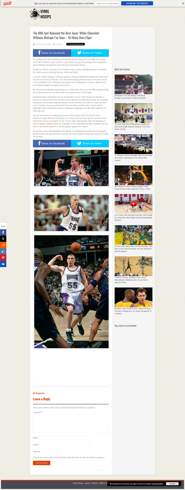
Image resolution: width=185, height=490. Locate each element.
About (87, 483)
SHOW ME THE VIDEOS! (137, 3)
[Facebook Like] (3, 251)
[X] (3, 239)
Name (36, 438)
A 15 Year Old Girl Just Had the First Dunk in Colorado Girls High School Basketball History (133, 217)
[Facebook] (3, 232)
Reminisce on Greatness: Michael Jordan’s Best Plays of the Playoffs (130, 96)
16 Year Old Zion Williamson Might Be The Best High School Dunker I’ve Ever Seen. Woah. (132, 126)
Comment (38, 412)
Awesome (59, 44)
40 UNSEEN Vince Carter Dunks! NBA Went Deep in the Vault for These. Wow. (133, 187)
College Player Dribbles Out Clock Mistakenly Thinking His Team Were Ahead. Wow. (131, 279)
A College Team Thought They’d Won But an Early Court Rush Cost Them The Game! (133, 157)
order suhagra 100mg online (45, 124)
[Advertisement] (109, 15)
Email (36, 445)
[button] (64, 3)
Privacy (94, 483)
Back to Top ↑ (103, 470)
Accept (172, 484)
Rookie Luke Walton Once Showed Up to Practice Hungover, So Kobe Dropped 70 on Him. (133, 311)
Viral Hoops (78, 483)
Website (36, 452)
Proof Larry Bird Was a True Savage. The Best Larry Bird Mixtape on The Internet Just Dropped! (133, 248)
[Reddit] (3, 245)
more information (157, 484)
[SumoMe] (3, 264)
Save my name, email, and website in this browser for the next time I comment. (70, 457)
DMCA (102, 483)
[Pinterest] (3, 257)
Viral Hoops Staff (44, 44)
